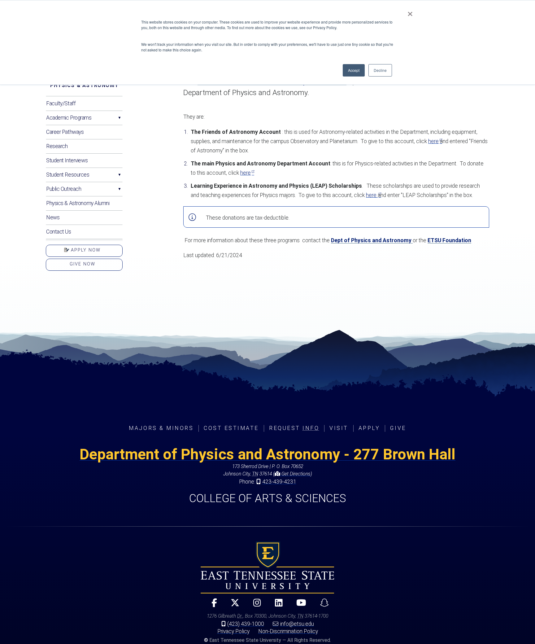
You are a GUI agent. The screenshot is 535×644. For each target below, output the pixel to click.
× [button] (410, 12)
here (433, 141)
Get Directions (295, 474)
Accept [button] (353, 70)
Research (56, 146)
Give (398, 428)
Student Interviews (67, 160)
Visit (338, 428)
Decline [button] (380, 70)
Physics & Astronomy (84, 85)
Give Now (82, 264)
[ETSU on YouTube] (299, 605)
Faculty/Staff (61, 103)
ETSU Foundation (449, 240)
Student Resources (67, 175)
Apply (369, 428)
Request (294, 428)
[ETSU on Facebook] (211, 605)
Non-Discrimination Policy (288, 631)
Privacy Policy (233, 631)
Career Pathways (65, 132)
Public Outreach (63, 189)
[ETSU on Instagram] (254, 605)
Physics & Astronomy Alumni (78, 203)
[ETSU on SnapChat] (322, 605)
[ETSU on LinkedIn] (276, 605)
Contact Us (58, 232)
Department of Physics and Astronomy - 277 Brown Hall (267, 454)
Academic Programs (69, 118)
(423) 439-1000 (245, 624)
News (52, 217)
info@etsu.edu (297, 624)
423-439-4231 (279, 482)
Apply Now (85, 250)
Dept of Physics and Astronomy (372, 240)
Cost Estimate (231, 428)
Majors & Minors (161, 428)
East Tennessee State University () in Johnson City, (267, 567)
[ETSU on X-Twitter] (232, 605)
